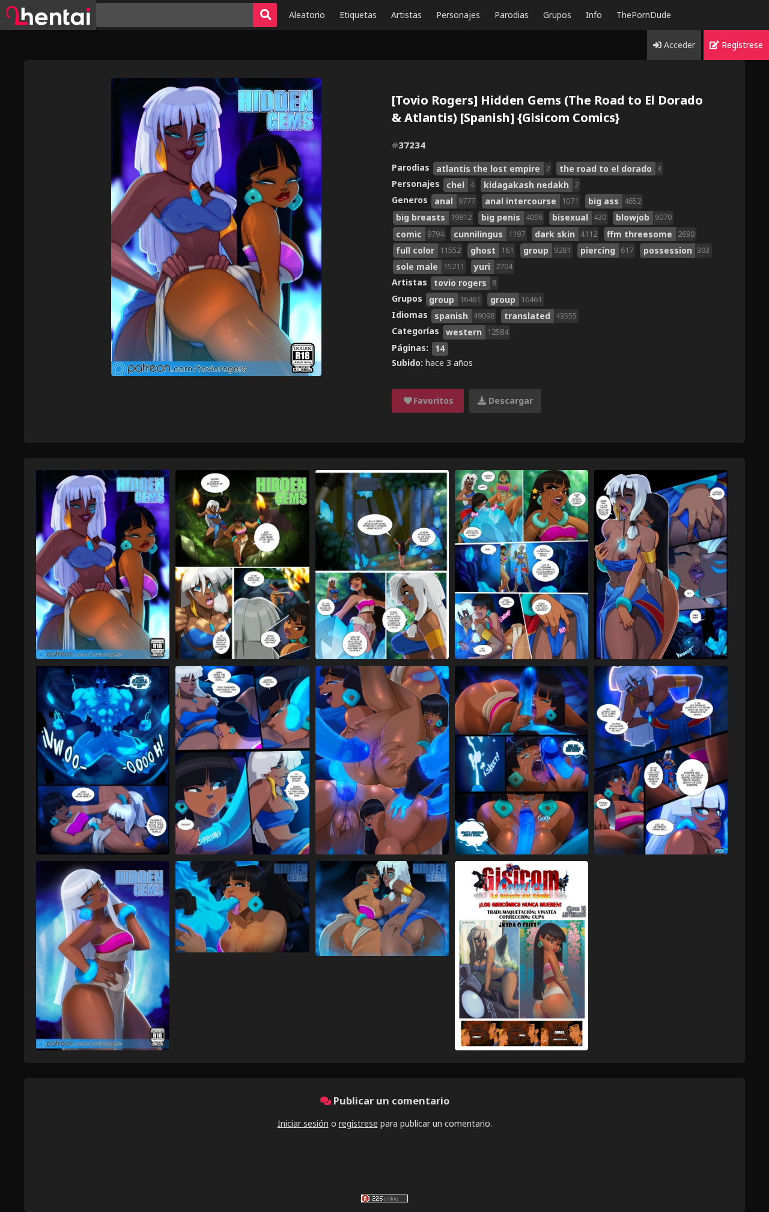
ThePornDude (643, 14)
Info (594, 14)
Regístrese (741, 44)
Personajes (458, 14)
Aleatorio (307, 14)
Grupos (557, 14)
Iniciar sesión (303, 1123)
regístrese (358, 1123)
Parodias (511, 14)
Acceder (678, 44)
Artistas (406, 14)
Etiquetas (358, 14)
